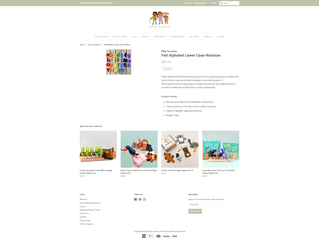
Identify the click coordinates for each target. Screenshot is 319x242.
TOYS (134, 37)
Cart (214, 3)
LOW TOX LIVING (120, 37)
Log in (186, 3)
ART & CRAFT (160, 37)
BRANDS (208, 37)
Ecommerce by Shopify (176, 231)
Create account (200, 3)
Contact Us (84, 213)
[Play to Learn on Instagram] (144, 200)
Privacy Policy (85, 220)
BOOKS (145, 37)
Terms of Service (86, 224)
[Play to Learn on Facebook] (135, 200)
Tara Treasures (94, 45)
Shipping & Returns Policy (90, 210)
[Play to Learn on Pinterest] (140, 200)
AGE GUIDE (194, 37)
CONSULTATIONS (101, 37)
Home (82, 45)
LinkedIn (83, 217)
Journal (83, 206)
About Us (83, 199)
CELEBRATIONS (177, 37)
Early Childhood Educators (90, 203)
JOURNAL (221, 37)
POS (162, 231)
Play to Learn (154, 231)
